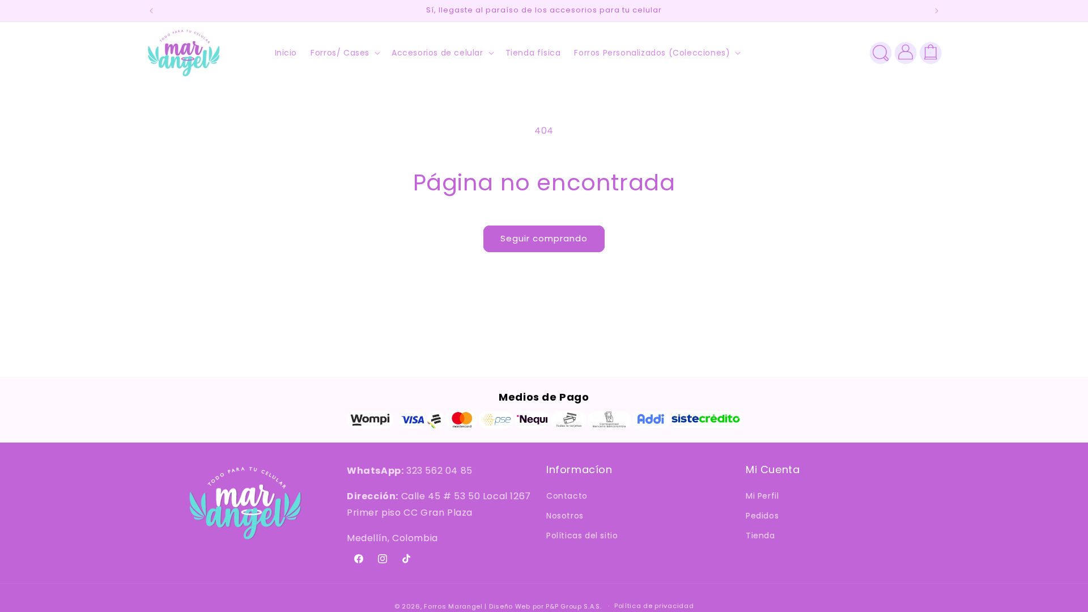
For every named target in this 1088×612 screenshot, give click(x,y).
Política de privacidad (654, 605)
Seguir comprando (544, 238)
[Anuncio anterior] (151, 11)
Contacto (567, 496)
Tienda (760, 535)
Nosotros (565, 515)
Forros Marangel (453, 606)
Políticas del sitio (582, 535)
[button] (344, 53)
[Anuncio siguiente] (936, 11)
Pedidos (762, 515)
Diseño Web (509, 606)
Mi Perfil (762, 496)
